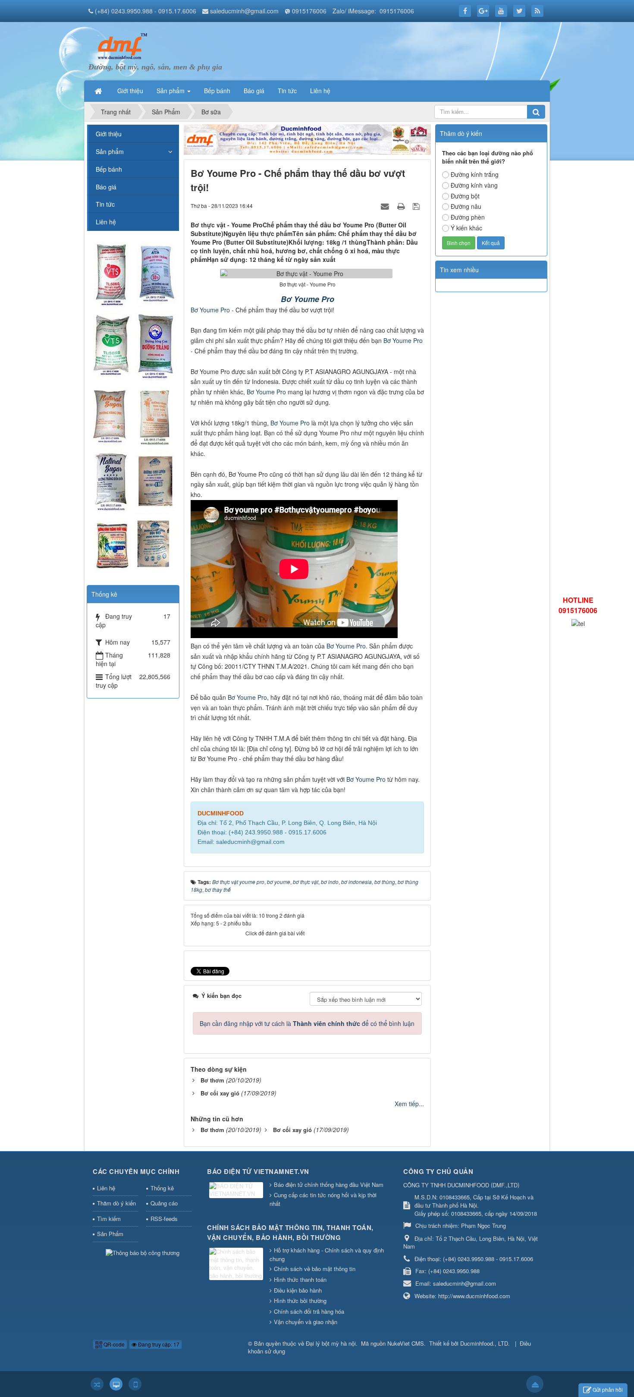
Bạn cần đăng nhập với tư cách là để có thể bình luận (307, 1023)
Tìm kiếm (109, 1219)
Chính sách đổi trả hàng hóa (309, 1311)
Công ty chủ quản (438, 1171)
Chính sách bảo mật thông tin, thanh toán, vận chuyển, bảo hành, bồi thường (290, 1232)
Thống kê (162, 1188)
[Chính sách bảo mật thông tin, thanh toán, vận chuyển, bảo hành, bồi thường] (237, 1264)
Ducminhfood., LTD (484, 1343)
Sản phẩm (110, 151)
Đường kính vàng (474, 185)
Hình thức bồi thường (300, 1300)
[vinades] (133, 407)
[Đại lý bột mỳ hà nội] (120, 45)
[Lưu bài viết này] (417, 205)
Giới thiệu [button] (130, 90)
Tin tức (105, 204)
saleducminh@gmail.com (244, 10)
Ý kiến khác (466, 227)
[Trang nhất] (99, 90)
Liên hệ (106, 221)
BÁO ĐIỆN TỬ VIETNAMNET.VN (258, 1171)
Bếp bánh (109, 169)
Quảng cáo (164, 1203)
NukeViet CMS (405, 1343)
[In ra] (402, 205)
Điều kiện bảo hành (298, 1290)
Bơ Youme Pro (307, 299)
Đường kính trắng (475, 174)
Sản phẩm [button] (171, 90)
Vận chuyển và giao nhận (305, 1322)
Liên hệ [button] (320, 90)
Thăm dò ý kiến (116, 1203)
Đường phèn (468, 217)
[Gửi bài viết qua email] (386, 205)
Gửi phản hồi (608, 1389)
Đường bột (465, 196)
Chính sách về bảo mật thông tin (314, 1269)
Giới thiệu (109, 133)
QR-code (113, 1344)
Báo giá (106, 186)
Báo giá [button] (254, 90)
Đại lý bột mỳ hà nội (331, 1343)
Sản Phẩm (110, 1234)
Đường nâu (466, 206)
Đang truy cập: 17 (158, 1344)
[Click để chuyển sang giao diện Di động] (135, 1384)
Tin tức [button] (287, 90)
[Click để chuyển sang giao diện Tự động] (97, 1384)
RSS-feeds (164, 1219)
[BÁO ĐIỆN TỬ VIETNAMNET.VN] (237, 1190)
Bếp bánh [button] (217, 90)
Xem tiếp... (409, 1103)
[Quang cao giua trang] (307, 138)
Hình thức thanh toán (300, 1279)
